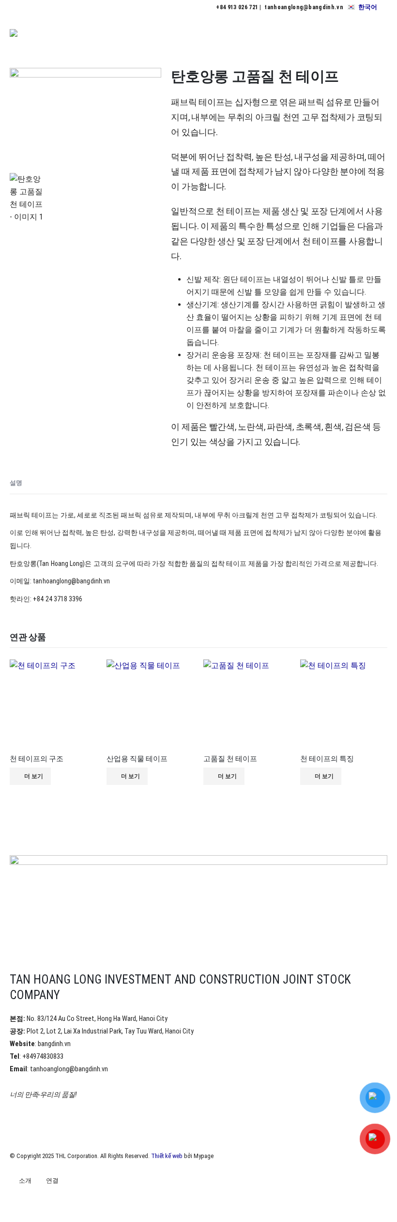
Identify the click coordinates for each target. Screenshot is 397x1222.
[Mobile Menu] (378, 36)
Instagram (71, 1198)
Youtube (53, 1198)
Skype (89, 1198)
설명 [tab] (16, 482)
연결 (52, 1180)
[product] (53, 703)
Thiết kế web (167, 1155)
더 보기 (33, 776)
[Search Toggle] (354, 36)
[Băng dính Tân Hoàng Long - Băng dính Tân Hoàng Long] (36, 36)
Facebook (18, 1198)
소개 (25, 1180)
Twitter (36, 1198)
